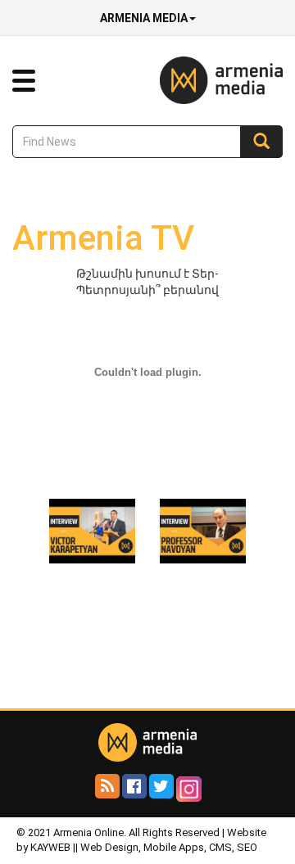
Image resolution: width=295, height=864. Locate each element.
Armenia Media (144, 18)
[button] (23, 81)
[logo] (197, 79)
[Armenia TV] (92, 529)
